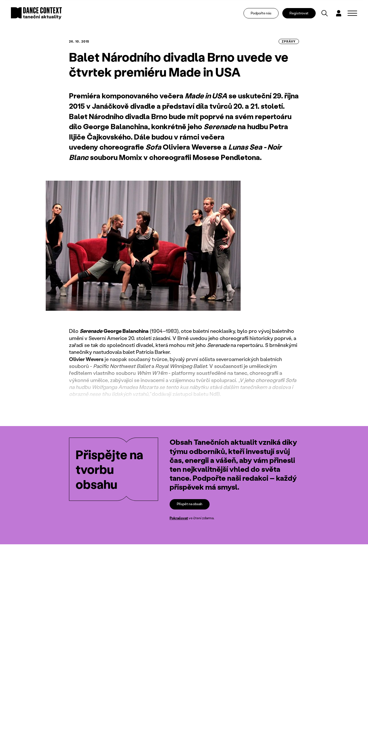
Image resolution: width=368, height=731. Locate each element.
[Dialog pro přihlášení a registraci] (339, 13)
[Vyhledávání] (324, 13)
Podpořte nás (261, 13)
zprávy (289, 41)
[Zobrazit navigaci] (352, 13)
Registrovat (299, 13)
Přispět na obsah (189, 504)
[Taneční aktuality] (36, 13)
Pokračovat (179, 518)
